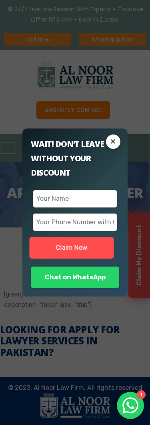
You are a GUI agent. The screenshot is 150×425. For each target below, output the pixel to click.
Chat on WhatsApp (75, 277)
